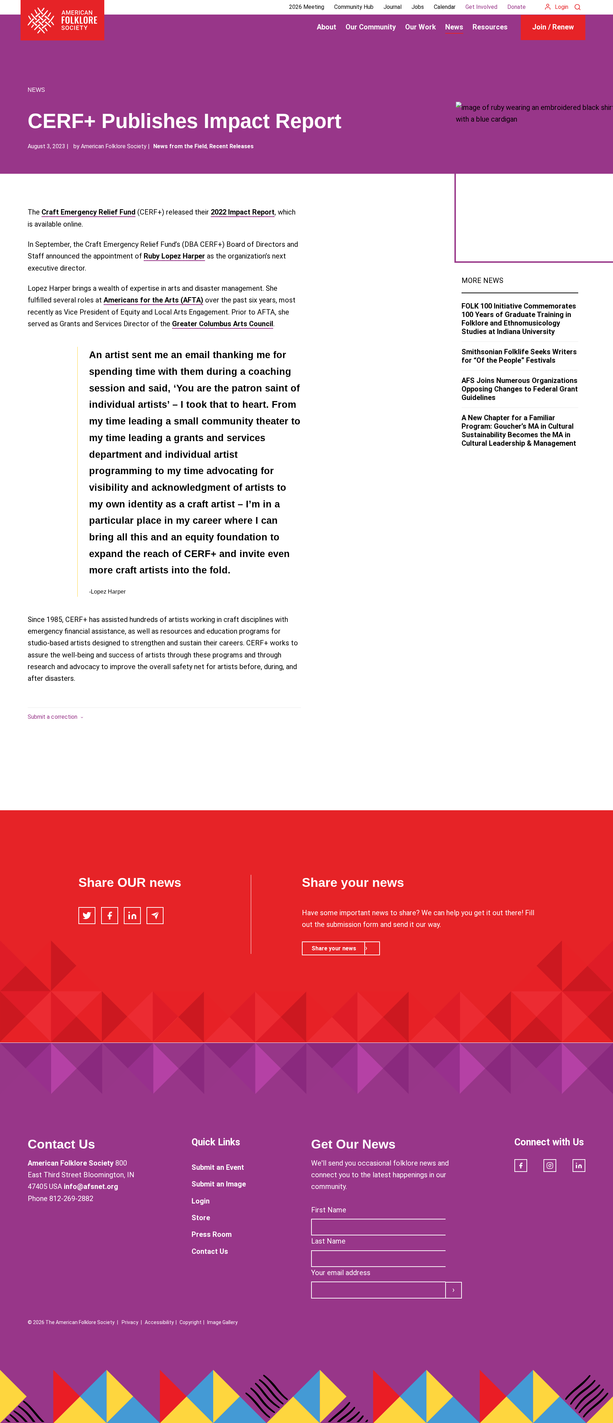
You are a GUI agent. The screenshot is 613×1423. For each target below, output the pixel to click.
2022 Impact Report (243, 212)
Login (561, 7)
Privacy (130, 1322)
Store (201, 1217)
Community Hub (354, 7)
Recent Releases (231, 146)
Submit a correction (53, 716)
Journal (392, 7)
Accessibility (159, 1322)
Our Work (420, 27)
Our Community (371, 27)
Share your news (333, 948)
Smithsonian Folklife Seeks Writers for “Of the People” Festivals (519, 356)
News (454, 27)
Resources (490, 27)
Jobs (418, 7)
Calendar (444, 7)
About (326, 27)
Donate (516, 7)
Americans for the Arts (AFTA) (153, 300)
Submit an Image (219, 1184)
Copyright (190, 1322)
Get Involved (481, 7)
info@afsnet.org (91, 1186)
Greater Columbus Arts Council (222, 323)
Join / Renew (553, 27)
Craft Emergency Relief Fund (89, 212)
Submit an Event (218, 1167)
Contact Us (210, 1251)
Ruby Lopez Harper (174, 256)
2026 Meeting (306, 7)
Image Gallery (222, 1322)
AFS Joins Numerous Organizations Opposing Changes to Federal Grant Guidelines (520, 389)
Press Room (212, 1234)
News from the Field (180, 146)
